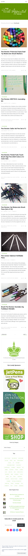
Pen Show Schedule (17, 502)
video (11, 485)
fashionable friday (11, 465)
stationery (17, 483)
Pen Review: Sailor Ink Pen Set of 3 (13, 128)
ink (23, 467)
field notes (18, 465)
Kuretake (15, 327)
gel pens (5, 120)
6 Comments (13, 103)
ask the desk (20, 458)
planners (8, 481)
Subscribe (21, 525)
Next (25, 334)
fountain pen (7, 467)
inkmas (6, 469)
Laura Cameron (4, 130)
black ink (4, 119)
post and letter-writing (16, 481)
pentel (3, 178)
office (21, 474)
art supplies (4, 177)
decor (11, 460)
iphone (16, 469)
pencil (14, 476)
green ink (10, 120)
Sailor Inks (14, 147)
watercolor (4, 227)
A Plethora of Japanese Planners (17, 512)
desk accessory (20, 460)
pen (11, 476)
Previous (4, 334)
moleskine (7, 474)
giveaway (13, 467)
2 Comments (13, 55)
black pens (9, 119)
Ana (2, 55)
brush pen (4, 70)
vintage (15, 485)
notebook (16, 474)
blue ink (14, 119)
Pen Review (4, 49)
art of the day (7, 458)
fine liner (9, 147)
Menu (4, 1)
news (12, 474)
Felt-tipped (9, 70)
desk (15, 460)
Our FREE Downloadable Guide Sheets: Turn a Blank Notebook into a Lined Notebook (17, 508)
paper (7, 476)
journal (21, 469)
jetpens (17, 177)
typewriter (7, 485)
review (12, 483)
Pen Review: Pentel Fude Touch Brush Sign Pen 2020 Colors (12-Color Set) (12, 157)
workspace (21, 485)
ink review (11, 469)
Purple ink (7, 483)
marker (13, 70)
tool (22, 483)
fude (14, 177)
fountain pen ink (10, 278)
